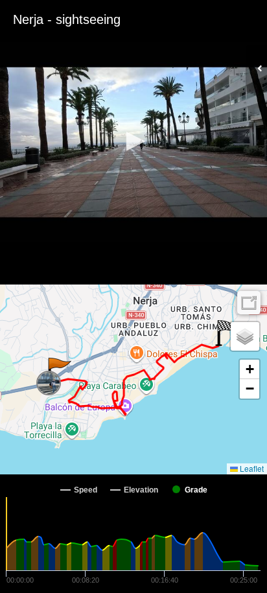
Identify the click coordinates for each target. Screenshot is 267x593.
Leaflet (251, 468)
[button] (133, 141)
